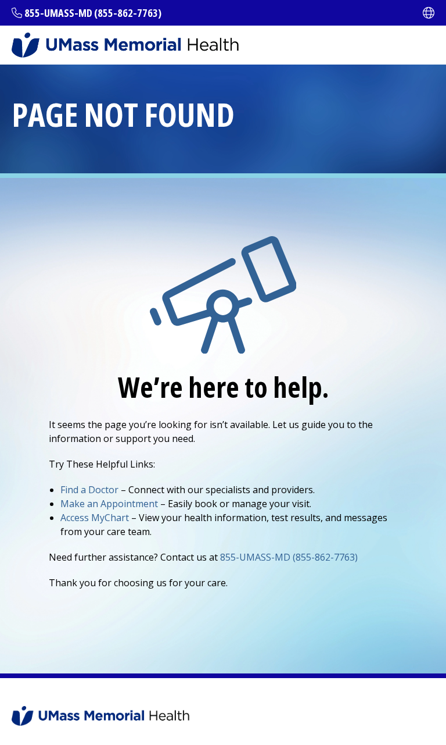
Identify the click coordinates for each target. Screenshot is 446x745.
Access (94, 517)
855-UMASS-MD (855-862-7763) (92, 13)
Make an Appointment (109, 503)
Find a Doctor (89, 489)
